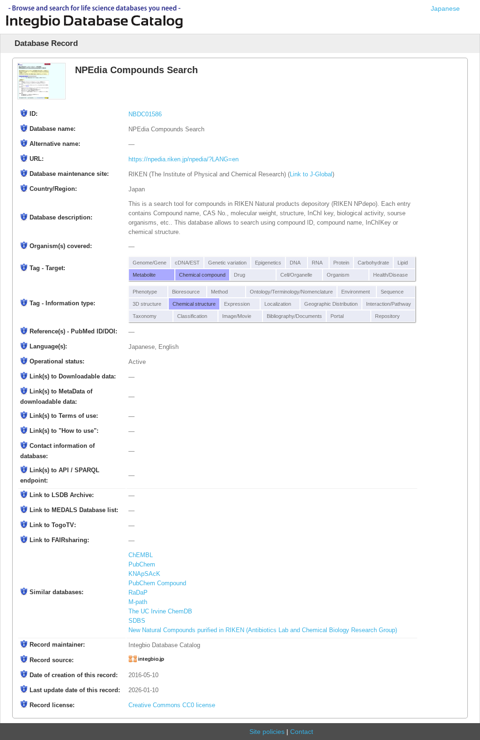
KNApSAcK (144, 574)
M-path (137, 602)
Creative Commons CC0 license (171, 705)
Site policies (267, 731)
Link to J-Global (311, 174)
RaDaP (138, 592)
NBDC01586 (145, 114)
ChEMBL (140, 555)
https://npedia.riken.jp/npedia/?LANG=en (183, 159)
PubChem (141, 564)
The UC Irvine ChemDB (160, 611)
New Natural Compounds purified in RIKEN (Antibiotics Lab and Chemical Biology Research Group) (262, 630)
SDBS (136, 621)
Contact (301, 731)
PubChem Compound (157, 583)
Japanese (445, 8)
